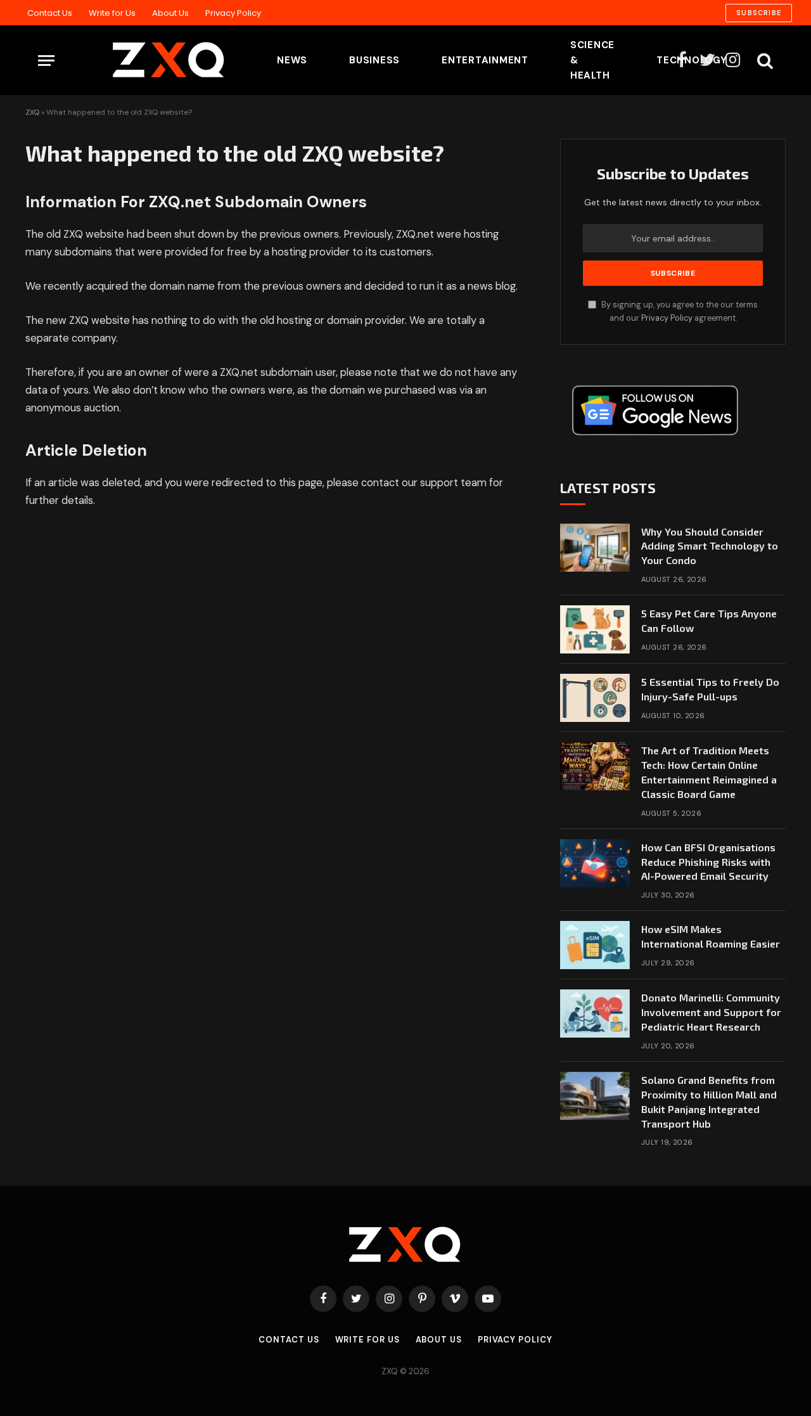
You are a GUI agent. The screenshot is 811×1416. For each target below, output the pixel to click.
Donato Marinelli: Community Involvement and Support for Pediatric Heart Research (711, 1012)
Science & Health (592, 60)
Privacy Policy (233, 13)
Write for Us (112, 13)
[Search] (764, 60)
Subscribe (758, 12)
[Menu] (46, 60)
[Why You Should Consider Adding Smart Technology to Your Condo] (595, 548)
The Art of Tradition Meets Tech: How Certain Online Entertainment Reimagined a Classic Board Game (709, 772)
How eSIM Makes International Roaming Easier (710, 936)
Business (374, 60)
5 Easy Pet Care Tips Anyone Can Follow (709, 620)
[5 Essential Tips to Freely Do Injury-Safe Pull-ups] (595, 698)
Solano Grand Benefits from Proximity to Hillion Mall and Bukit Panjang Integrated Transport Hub (709, 1102)
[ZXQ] (149, 60)
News (292, 60)
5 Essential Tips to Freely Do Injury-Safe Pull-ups (710, 689)
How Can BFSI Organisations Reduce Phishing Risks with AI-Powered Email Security (708, 861)
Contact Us (49, 13)
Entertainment (485, 60)
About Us (170, 13)
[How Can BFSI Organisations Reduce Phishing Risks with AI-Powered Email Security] (595, 863)
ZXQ (32, 112)
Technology (691, 60)
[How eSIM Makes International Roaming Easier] (595, 945)
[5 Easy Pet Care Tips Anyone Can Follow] (595, 629)
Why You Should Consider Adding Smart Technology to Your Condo (709, 546)
